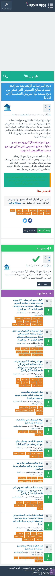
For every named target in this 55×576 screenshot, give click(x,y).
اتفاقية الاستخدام (14, 568)
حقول (33, 533)
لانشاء (31, 410)
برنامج (28, 481)
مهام (21, 536)
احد (18, 379)
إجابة (40, 478)
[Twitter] (25, 220)
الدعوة (33, 536)
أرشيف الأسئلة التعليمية (31, 570)
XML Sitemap (47, 570)
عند (28, 453)
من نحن (41, 568)
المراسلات (42, 210)
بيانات (27, 533)
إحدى (25, 210)
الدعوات (39, 413)
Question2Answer (47, 574)
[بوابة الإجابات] (35, 4)
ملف (27, 324)
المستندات (33, 432)
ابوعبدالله (34, 404)
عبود (36, 315)
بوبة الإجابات (15, 202)
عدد (41, 558)
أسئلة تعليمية (24, 115)
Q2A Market (49, 572)
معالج (12, 210)
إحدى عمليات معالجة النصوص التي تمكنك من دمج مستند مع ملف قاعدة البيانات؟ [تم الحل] (28, 490)
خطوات (34, 558)
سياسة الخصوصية (29, 568)
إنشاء (28, 558)
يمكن (40, 407)
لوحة (27, 536)
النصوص (47, 213)
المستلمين (20, 533)
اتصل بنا (49, 568)
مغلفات (24, 410)
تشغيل (22, 453)
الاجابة (40, 318)
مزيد (31, 539)
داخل (34, 481)
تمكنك (40, 324)
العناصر (25, 539)
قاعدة (22, 324)
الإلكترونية (33, 210)
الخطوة (39, 453)
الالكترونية (25, 379)
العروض (27, 213)
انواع (40, 432)
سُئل (49, 115)
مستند (34, 213)
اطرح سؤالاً (31, 76)
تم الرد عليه (47, 265)
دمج (49, 210)
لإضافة (40, 533)
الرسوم (21, 481)
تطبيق (40, 481)
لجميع (17, 410)
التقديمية (20, 213)
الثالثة (33, 453)
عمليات (19, 210)
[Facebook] (30, 220)
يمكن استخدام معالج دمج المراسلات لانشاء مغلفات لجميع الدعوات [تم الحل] (29, 395)
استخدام (33, 407)
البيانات (15, 324)
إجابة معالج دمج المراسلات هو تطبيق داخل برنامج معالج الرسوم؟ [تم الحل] (28, 466)
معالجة (27, 321)
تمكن (40, 213)
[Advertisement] (27, 41)
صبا (36, 376)
